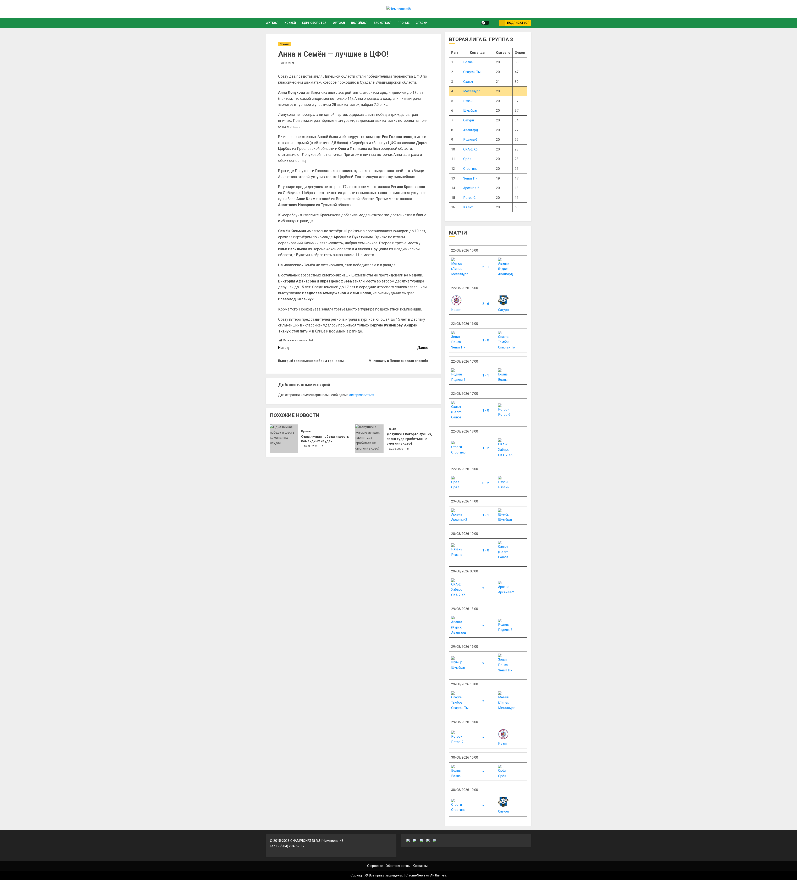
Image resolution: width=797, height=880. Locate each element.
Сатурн (468, 120)
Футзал (338, 22)
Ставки (421, 22)
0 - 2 (485, 483)
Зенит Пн (470, 178)
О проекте (375, 866)
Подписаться (518, 22)
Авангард (470, 130)
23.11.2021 (288, 63)
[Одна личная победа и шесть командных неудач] (284, 438)
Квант (468, 207)
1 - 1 (485, 375)
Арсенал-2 (471, 188)
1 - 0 (485, 340)
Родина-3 (470, 140)
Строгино (470, 169)
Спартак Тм (471, 72)
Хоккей (290, 22)
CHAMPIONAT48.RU (305, 841)
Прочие (403, 22)
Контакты (420, 866)
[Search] (494, 23)
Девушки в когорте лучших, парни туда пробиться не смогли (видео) (409, 438)
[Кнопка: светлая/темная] (485, 23)
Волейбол (359, 22)
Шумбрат (470, 110)
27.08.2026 (396, 448)
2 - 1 (485, 267)
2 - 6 (485, 304)
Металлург (471, 91)
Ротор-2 (469, 198)
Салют (468, 82)
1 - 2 (485, 448)
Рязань (468, 101)
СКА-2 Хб (470, 149)
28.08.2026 (311, 446)
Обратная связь (398, 866)
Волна (468, 62)
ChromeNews (415, 875)
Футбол (272, 22)
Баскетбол (382, 22)
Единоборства (314, 22)
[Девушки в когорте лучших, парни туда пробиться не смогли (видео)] (369, 438)
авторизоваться (361, 395)
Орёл (467, 159)
